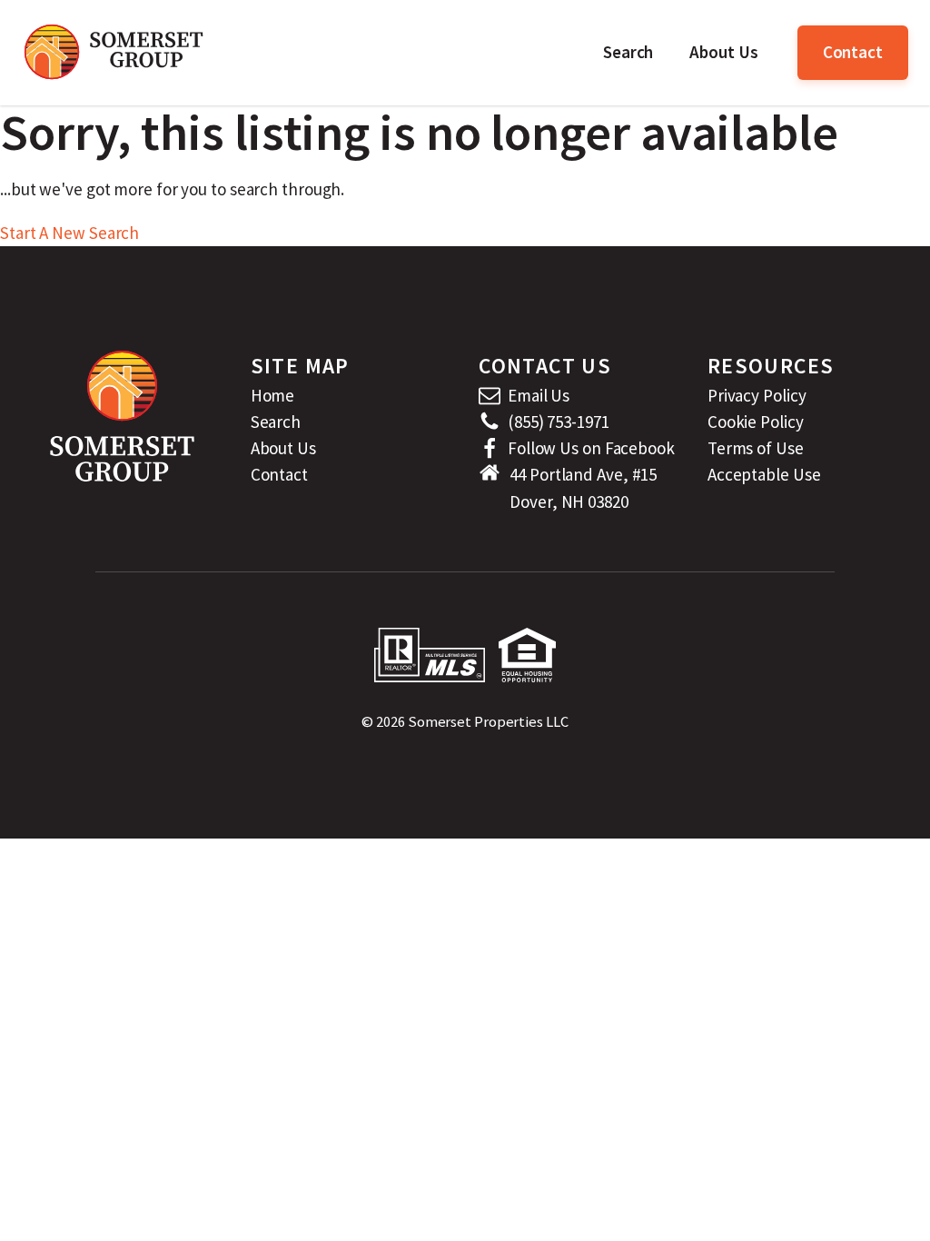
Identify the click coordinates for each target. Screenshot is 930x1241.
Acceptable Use (764, 474)
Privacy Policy (756, 395)
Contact (853, 52)
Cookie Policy (755, 421)
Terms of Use (755, 448)
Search (628, 52)
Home (273, 395)
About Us (723, 52)
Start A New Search (69, 232)
